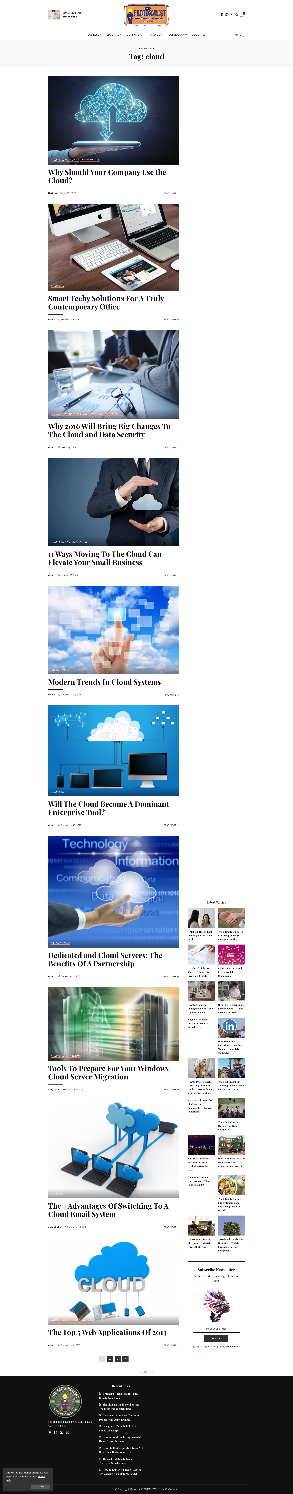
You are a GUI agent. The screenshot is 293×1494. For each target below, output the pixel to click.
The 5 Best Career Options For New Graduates (228, 1125)
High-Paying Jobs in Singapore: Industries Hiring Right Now (200, 1243)
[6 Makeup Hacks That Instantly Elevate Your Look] (201, 917)
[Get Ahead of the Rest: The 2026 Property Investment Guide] (201, 954)
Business (57, 160)
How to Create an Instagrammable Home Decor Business (200, 1008)
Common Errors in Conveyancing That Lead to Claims (199, 1181)
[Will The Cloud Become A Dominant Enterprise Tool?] (113, 750)
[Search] (242, 35)
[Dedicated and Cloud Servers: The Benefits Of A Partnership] (113, 891)
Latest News (60, 669)
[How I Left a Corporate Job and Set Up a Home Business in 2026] (231, 990)
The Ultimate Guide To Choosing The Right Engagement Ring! (230, 935)
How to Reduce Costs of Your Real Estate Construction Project (231, 1162)
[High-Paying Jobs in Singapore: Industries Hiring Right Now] (201, 1225)
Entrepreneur (76, 541)
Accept (40, 1486)
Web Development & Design (71, 1320)
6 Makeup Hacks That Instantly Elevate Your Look (200, 935)
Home (142, 48)
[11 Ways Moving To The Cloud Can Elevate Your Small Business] (113, 502)
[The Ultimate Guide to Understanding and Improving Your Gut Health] (231, 1185)
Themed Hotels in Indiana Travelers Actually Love (198, 1023)
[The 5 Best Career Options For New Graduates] (231, 1108)
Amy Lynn (53, 1090)
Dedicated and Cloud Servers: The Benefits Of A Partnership (105, 959)
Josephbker (55, 1227)
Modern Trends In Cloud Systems (104, 682)
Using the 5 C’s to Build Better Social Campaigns (230, 972)
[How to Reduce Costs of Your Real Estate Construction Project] (231, 1144)
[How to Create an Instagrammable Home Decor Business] (201, 990)
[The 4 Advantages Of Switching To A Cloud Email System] (113, 1149)
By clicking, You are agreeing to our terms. (218, 1346)
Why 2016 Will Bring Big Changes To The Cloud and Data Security (109, 430)
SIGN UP (216, 1338)
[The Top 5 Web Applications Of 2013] (113, 1281)
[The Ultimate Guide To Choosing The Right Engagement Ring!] (231, 917)
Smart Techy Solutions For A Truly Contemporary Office (106, 302)
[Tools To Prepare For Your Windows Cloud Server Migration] (113, 1023)
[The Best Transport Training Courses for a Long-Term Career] (231, 1067)
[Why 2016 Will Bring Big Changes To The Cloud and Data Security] (113, 374)
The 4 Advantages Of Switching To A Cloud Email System (108, 1210)
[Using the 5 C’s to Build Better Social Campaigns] (231, 954)
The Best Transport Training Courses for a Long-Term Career (231, 1085)
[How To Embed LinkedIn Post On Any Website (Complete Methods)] (231, 1027)
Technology (90, 160)
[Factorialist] (146, 14)
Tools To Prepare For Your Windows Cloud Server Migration (108, 1072)
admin (51, 320)
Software (95, 414)
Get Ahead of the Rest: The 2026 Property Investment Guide (200, 972)
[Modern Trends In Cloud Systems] (113, 629)
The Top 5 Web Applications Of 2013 (107, 1332)
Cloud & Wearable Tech (69, 414)
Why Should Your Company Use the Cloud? (107, 176)
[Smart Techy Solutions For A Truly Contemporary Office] (113, 247)
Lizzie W (52, 193)
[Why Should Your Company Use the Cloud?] (113, 120)
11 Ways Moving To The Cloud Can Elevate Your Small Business (105, 558)
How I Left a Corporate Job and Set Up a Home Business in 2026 (231, 1008)
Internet (72, 160)
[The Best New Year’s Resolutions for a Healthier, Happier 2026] (201, 1144)
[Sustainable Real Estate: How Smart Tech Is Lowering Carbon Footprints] (231, 1225)
